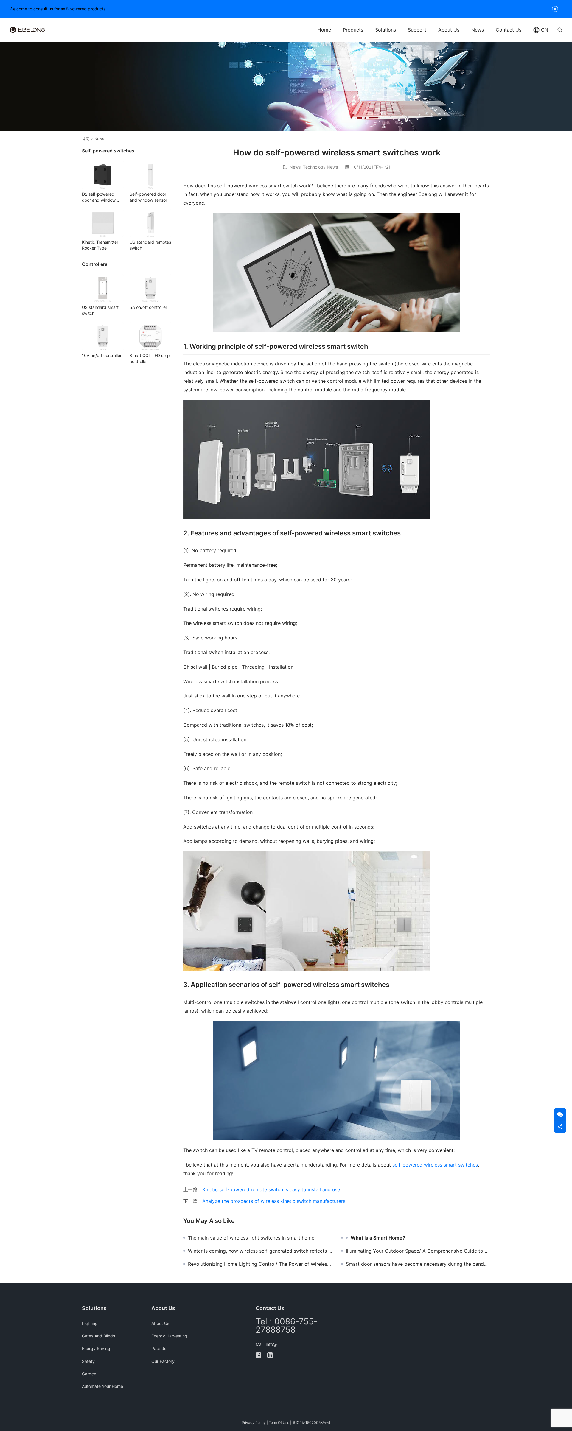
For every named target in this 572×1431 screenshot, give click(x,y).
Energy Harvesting (169, 1335)
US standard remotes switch (150, 244)
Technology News (320, 166)
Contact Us (508, 30)
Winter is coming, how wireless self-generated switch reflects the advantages (260, 1251)
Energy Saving (96, 1348)
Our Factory (163, 1361)
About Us (448, 30)
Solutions (385, 30)
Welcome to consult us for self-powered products (57, 8)
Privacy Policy (254, 1422)
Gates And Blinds (98, 1335)
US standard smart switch (100, 310)
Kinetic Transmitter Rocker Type (100, 244)
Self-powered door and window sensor (148, 197)
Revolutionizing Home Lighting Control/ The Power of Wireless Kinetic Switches (260, 1264)
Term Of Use (279, 1422)
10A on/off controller (102, 355)
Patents (158, 1348)
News (477, 30)
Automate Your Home (102, 1386)
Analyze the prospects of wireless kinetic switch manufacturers (273, 1201)
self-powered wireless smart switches (435, 1165)
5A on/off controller (148, 307)
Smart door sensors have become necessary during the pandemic (418, 1264)
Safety (88, 1361)
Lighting (90, 1323)
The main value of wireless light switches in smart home (251, 1237)
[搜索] (559, 30)
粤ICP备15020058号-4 (311, 1422)
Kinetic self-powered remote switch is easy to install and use (271, 1189)
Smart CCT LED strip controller (150, 358)
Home (324, 30)
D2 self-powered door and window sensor (99, 197)
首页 (85, 138)
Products (353, 30)
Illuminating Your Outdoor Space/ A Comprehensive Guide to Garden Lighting (418, 1251)
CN (544, 30)
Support (417, 30)
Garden (89, 1373)
